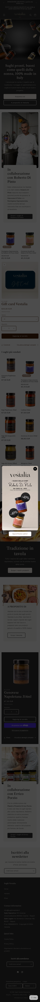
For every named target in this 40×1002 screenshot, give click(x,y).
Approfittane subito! (20, 534)
